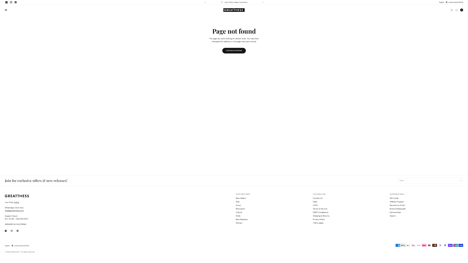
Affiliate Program (397, 202)
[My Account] (451, 10)
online (16, 202)
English (441, 2)
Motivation (240, 209)
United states (455, 2)
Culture (239, 212)
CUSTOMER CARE (319, 194)
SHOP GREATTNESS (243, 194)
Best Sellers (241, 198)
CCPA (315, 205)
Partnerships (395, 212)
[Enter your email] (460, 180)
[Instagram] (11, 2)
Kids (237, 202)
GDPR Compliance (320, 212)
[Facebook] (6, 2)
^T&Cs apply (318, 223)
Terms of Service (320, 209)
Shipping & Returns (321, 216)
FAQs (315, 202)
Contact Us (318, 198)
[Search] (456, 10)
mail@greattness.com (14, 210)
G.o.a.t (238, 205)
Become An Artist (397, 205)
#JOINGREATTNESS (397, 194)
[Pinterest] (15, 2)
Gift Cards (394, 198)
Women (239, 223)
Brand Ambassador (398, 209)
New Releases (242, 219)
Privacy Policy (319, 219)
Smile (238, 216)
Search (393, 216)
